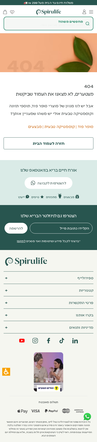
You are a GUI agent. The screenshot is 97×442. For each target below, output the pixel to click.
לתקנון (21, 241)
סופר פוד (85, 126)
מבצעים (35, 126)
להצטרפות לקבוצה (51, 183)
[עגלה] (5, 12)
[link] (48, 371)
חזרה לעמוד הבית (49, 143)
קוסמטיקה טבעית (59, 126)
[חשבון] (84, 12)
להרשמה (16, 228)
